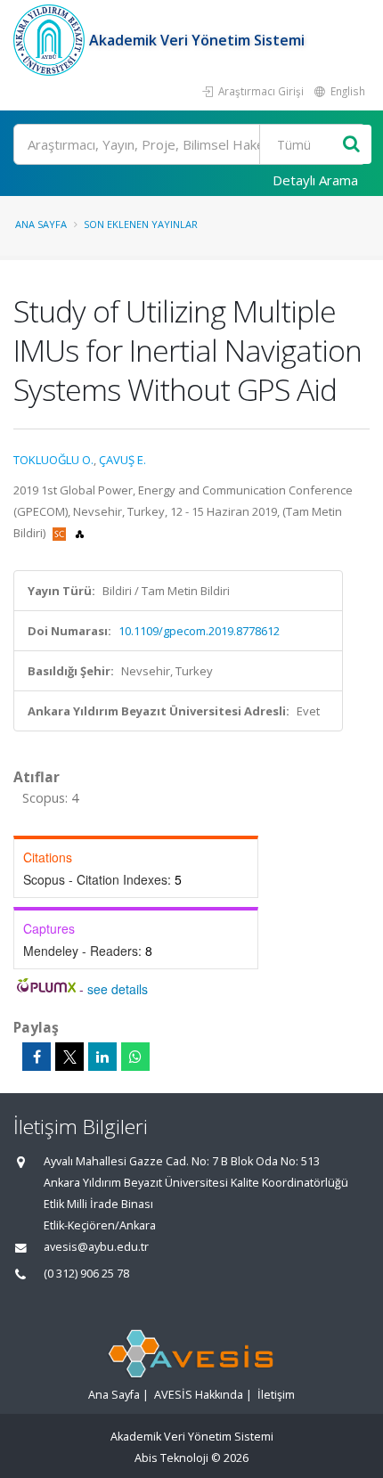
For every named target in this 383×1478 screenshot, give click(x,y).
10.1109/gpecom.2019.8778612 (199, 631)
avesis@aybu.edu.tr (96, 1246)
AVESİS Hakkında (198, 1394)
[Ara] (351, 145)
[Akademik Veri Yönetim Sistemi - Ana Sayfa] (51, 40)
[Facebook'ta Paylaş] (36, 1056)
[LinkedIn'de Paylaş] (102, 1056)
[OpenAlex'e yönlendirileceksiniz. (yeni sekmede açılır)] (79, 533)
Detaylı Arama (315, 180)
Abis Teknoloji (171, 1458)
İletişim (276, 1394)
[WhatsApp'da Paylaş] (135, 1056)
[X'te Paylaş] (69, 1056)
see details (117, 989)
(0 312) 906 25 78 (86, 1273)
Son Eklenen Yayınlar (141, 224)
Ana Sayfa (41, 224)
